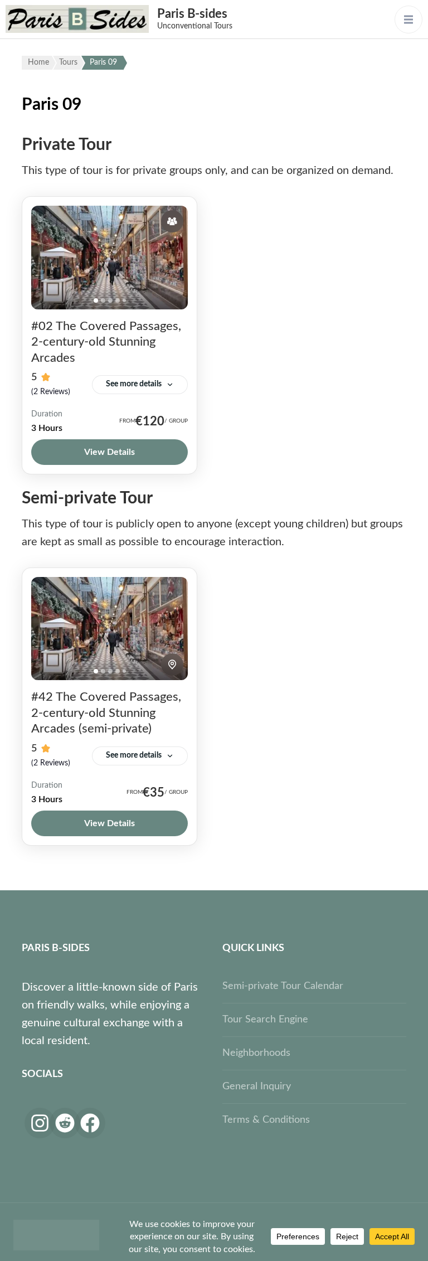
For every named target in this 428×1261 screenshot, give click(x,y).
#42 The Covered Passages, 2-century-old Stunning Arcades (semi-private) (106, 713)
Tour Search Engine (265, 1020)
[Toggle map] (172, 664)
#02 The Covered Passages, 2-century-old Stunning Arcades (106, 342)
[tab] (96, 300)
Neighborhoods (256, 1053)
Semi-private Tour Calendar (282, 986)
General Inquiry (256, 1086)
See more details (134, 384)
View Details (109, 452)
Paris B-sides (192, 14)
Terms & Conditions (266, 1120)
